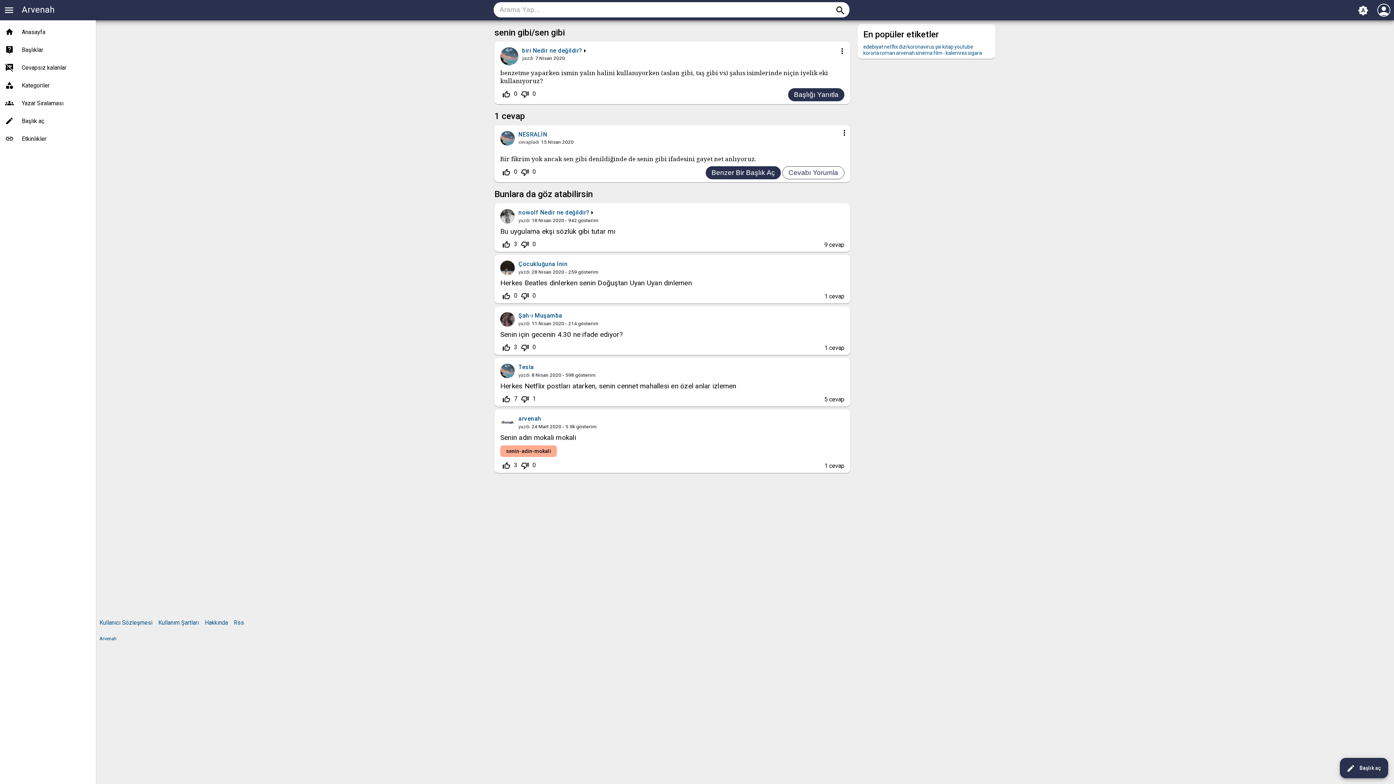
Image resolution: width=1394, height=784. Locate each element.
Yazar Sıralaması (43, 103)
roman (887, 53)
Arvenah (38, 10)
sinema (924, 53)
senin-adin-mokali (528, 451)
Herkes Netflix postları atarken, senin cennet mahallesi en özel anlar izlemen (618, 386)
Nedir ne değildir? (557, 50)
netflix (891, 47)
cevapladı (528, 142)
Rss (239, 622)
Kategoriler (36, 85)
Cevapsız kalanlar (44, 67)
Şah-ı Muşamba (540, 315)
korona (871, 53)
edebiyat (873, 47)
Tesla (526, 367)
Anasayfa (33, 32)
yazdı (527, 58)
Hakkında (216, 622)
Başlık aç (1363, 768)
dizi (903, 47)
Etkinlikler (34, 138)
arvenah (529, 418)
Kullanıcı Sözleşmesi (125, 622)
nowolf (528, 212)
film (937, 53)
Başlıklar (32, 49)
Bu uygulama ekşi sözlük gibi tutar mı (557, 231)
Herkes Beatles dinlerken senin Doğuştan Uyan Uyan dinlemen (596, 283)
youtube (963, 47)
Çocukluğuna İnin (542, 264)
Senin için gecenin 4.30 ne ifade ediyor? (561, 334)
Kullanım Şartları (178, 622)
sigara (975, 53)
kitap (948, 47)
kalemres (956, 53)
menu (9, 10)
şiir (938, 47)
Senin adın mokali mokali (538, 437)
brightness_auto (1363, 10)
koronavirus (921, 47)
